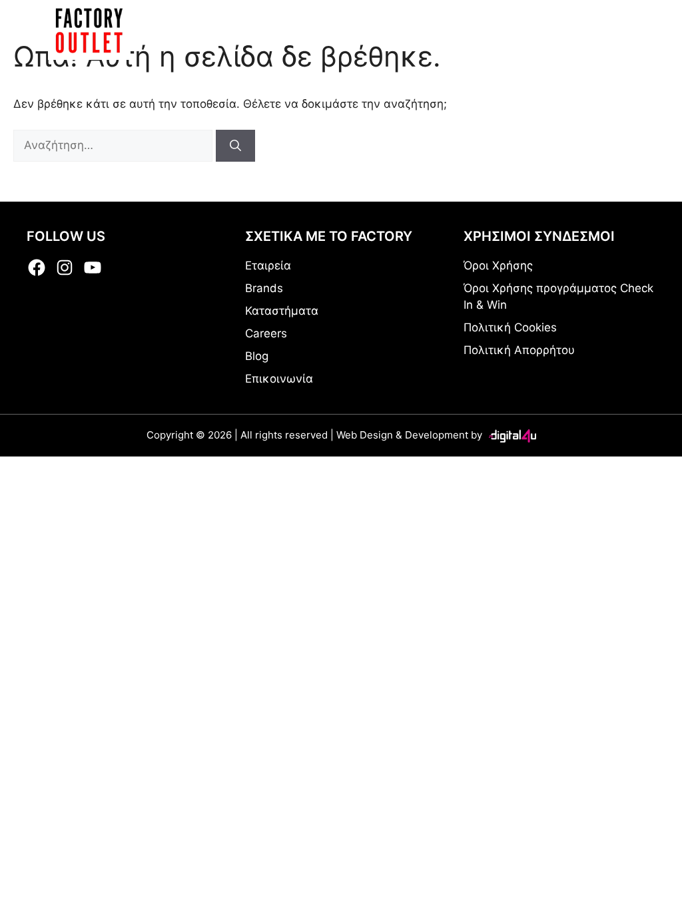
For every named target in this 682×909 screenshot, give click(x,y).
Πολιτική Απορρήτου (519, 350)
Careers (266, 333)
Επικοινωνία (279, 378)
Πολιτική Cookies (510, 327)
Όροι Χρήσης (498, 265)
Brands (264, 288)
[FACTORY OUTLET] (89, 30)
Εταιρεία (268, 265)
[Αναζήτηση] (235, 146)
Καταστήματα (281, 310)
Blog (256, 356)
